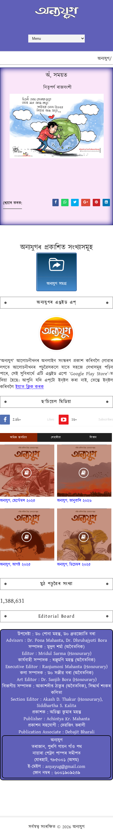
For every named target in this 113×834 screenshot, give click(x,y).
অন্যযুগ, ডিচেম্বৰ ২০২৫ (74, 564)
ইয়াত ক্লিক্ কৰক (29, 387)
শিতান (93, 437)
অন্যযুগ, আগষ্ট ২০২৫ (15, 564)
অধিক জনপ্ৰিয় (18, 437)
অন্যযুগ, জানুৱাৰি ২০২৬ (74, 501)
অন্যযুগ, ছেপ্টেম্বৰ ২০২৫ (17, 501)
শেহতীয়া (56, 437)
